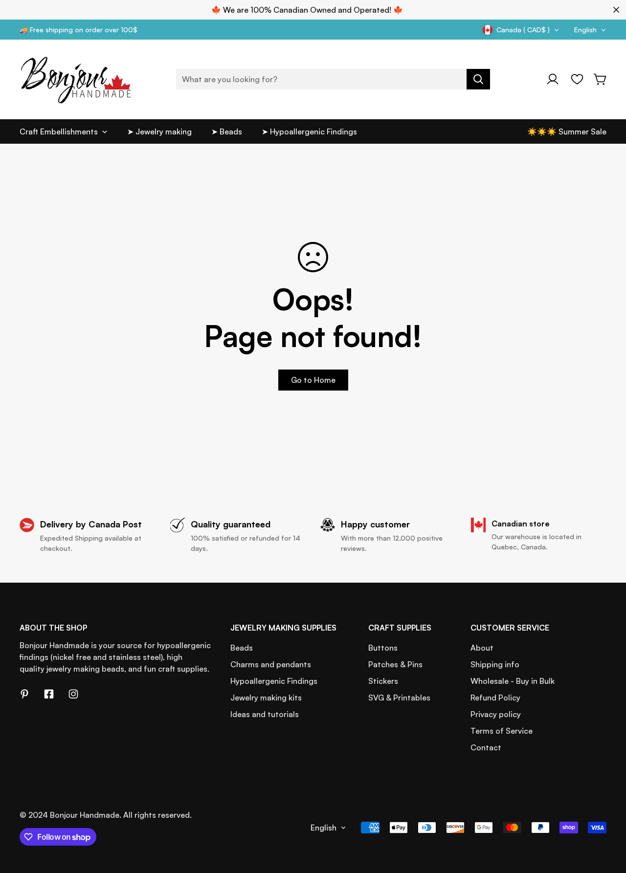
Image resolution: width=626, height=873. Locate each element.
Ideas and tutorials (264, 714)
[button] (600, 79)
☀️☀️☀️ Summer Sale (566, 131)
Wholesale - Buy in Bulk (512, 681)
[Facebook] (49, 694)
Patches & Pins (395, 664)
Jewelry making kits (266, 697)
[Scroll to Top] (607, 819)
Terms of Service (501, 731)
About (481, 648)
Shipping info (494, 664)
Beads (241, 648)
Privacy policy (495, 714)
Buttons (383, 648)
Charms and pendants (270, 664)
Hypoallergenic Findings (273, 681)
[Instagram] (73, 694)
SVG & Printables (399, 697)
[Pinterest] (24, 694)
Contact (485, 747)
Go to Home (313, 380)
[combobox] (333, 79)
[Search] (478, 79)
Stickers (383, 681)
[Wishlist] (577, 79)
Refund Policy (495, 697)
